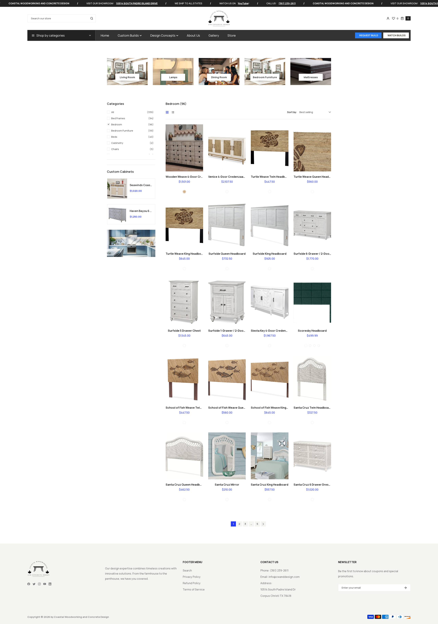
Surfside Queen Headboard (227, 254)
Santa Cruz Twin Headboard (312, 408)
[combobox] (61, 18)
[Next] (263, 523)
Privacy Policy (192, 577)
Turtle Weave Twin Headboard (269, 177)
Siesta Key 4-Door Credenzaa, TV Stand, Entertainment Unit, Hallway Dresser (269, 331)
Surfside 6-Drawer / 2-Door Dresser (312, 254)
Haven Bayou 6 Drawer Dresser (141, 211)
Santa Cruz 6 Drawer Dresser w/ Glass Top (312, 484)
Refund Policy (192, 583)
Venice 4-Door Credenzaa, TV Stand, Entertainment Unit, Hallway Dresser (227, 177)
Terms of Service (194, 589)
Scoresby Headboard (312, 331)
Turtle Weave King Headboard (184, 254)
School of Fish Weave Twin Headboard (184, 408)
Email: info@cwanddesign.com (280, 577)
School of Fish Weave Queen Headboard (227, 408)
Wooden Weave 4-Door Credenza (184, 177)
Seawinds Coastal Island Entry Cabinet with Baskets (141, 185)
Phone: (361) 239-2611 (274, 570)
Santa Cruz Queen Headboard (184, 484)
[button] (406, 18)
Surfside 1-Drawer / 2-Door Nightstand (227, 331)
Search (187, 570)
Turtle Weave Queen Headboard (312, 177)
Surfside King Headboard (269, 254)
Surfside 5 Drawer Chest (184, 331)
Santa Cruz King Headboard (269, 484)
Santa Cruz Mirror (227, 484)
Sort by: (292, 112)
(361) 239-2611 (287, 3)
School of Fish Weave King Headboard (269, 408)
